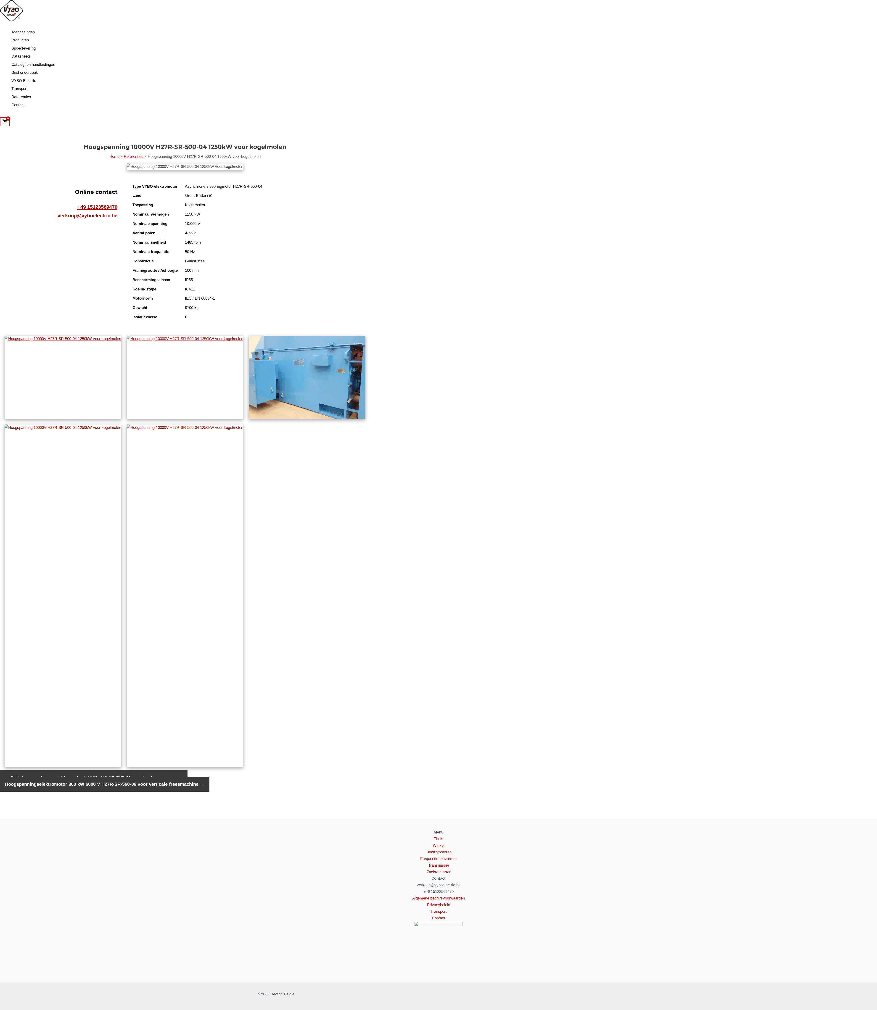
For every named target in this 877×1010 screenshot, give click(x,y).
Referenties (21, 97)
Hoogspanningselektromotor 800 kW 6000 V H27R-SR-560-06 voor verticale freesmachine (104, 784)
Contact (18, 105)
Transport (19, 89)
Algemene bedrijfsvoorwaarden (438, 898)
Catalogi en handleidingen (33, 64)
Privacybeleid (438, 905)
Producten (20, 40)
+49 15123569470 (97, 207)
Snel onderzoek (24, 72)
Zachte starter (439, 872)
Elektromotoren (438, 852)
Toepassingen (23, 32)
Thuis (438, 839)
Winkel (438, 845)
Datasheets (21, 56)
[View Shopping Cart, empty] (5, 121)
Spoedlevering (23, 48)
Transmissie (438, 865)
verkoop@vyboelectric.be (87, 216)
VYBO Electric (23, 81)
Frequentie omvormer (438, 859)
